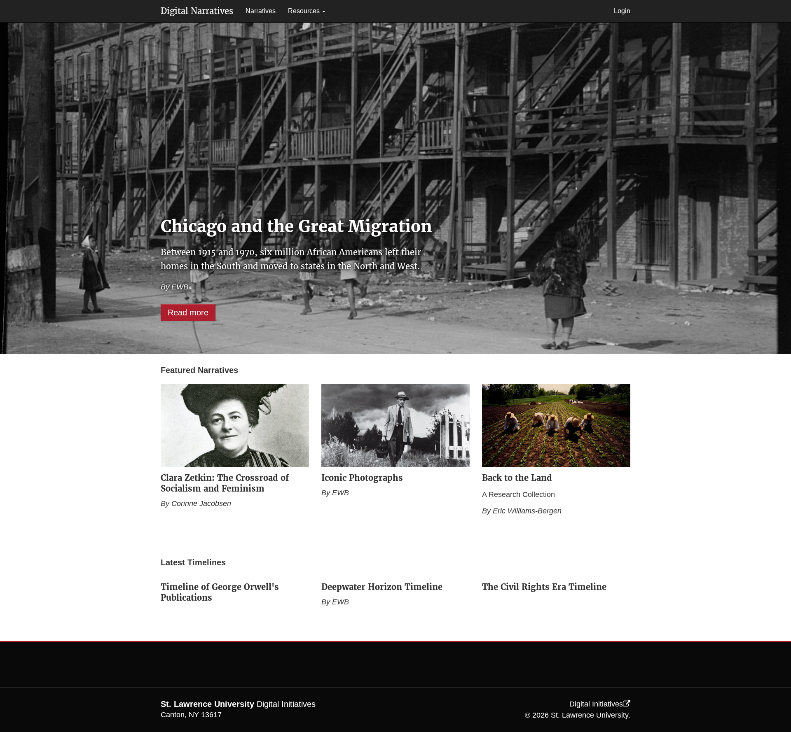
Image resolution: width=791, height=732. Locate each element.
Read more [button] (188, 312)
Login (622, 10)
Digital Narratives (197, 11)
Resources (304, 10)
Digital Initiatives (596, 704)
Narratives (261, 10)
